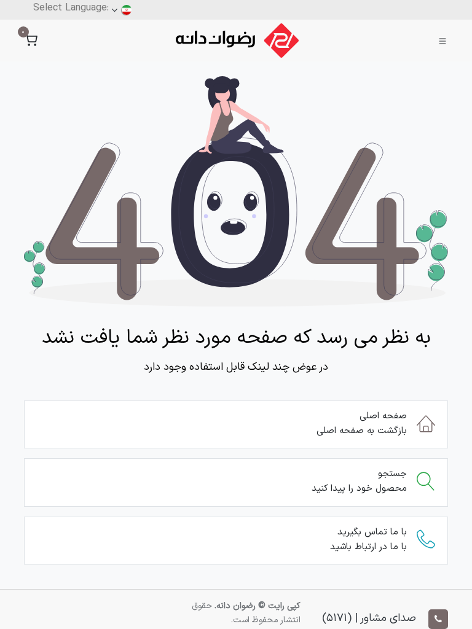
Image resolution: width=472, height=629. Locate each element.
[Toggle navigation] (442, 40)
